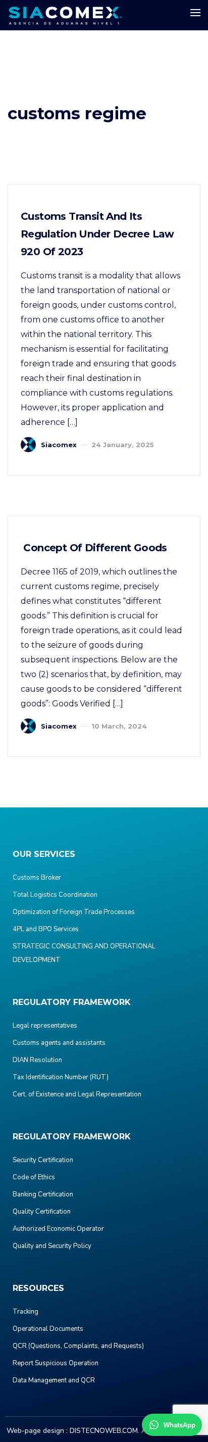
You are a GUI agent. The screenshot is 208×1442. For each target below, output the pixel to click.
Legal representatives (45, 1025)
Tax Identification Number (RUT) (61, 1077)
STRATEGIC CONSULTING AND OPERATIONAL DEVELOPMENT (84, 953)
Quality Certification (42, 1211)
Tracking (25, 1311)
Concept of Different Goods (94, 548)
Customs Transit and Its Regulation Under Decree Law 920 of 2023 (97, 234)
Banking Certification (43, 1194)
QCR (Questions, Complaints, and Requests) (78, 1346)
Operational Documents (48, 1328)
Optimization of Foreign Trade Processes (74, 912)
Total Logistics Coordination (55, 894)
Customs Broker (37, 877)
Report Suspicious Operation (55, 1363)
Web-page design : (37, 1430)
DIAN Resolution (37, 1060)
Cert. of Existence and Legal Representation (77, 1094)
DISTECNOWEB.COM (104, 1430)
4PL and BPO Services (46, 929)
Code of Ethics (34, 1177)
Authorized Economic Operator (58, 1228)
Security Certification (43, 1160)
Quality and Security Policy (52, 1246)
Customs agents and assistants (59, 1042)
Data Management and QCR (54, 1380)
